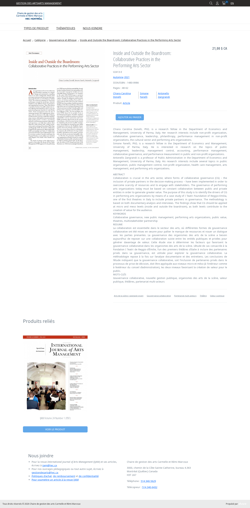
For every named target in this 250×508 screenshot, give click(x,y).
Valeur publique (217, 295)
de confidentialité (89, 476)
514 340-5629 (148, 481)
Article (126, 103)
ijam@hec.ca (49, 465)
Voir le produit (55, 429)
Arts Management (50, 3)
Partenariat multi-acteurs (185, 295)
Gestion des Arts (27, 3)
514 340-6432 (149, 487)
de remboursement (64, 476)
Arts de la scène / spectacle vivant (128, 295)
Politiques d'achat (42, 476)
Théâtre (203, 295)
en (232, 3)
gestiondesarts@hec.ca (45, 472)
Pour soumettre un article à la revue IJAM (55, 479)
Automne (118, 77)
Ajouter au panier (129, 117)
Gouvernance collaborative (159, 295)
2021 (127, 77)
